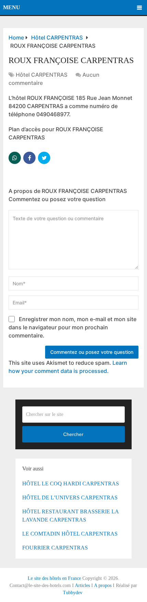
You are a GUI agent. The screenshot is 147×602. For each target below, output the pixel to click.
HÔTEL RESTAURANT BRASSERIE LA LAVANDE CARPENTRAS (70, 516)
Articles (82, 585)
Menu (11, 7)
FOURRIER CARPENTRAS (55, 548)
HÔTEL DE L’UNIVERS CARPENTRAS (70, 497)
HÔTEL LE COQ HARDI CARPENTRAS (70, 483)
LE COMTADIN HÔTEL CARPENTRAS (70, 534)
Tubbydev (72, 592)
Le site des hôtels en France (54, 578)
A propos (102, 585)
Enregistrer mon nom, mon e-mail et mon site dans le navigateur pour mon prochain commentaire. (72, 327)
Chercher (73, 434)
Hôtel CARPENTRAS (41, 74)
